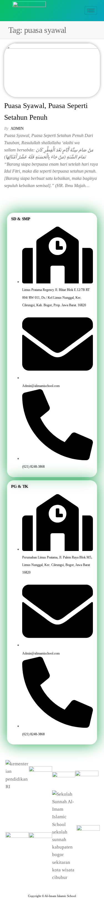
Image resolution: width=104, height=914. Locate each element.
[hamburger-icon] (91, 10)
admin (17, 128)
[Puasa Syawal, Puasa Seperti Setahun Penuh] (52, 69)
